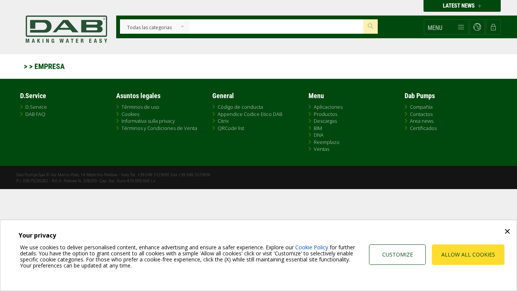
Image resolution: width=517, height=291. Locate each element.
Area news (421, 120)
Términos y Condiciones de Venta (159, 128)
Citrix (223, 120)
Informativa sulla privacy (148, 120)
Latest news (459, 5)
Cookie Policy (311, 247)
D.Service (36, 106)
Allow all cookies (468, 254)
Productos (325, 114)
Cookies (130, 114)
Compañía (421, 106)
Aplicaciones (328, 106)
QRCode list (231, 128)
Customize (397, 254)
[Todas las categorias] (149, 27)
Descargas (325, 120)
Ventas (321, 149)
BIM (318, 128)
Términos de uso (140, 106)
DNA (319, 134)
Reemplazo (326, 142)
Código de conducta (240, 106)
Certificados (423, 128)
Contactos (421, 114)
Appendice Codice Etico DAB (250, 114)
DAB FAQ (35, 114)
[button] (446, 27)
